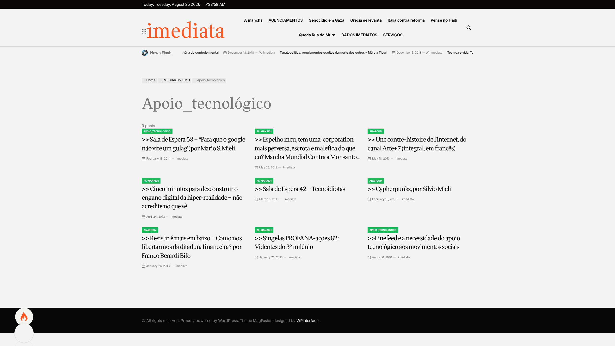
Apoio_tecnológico (157, 131)
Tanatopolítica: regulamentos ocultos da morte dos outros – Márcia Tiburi (324, 52)
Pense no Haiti (444, 20)
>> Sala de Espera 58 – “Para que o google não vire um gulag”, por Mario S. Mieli (193, 144)
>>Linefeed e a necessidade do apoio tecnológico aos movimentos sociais (414, 243)
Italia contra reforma (406, 20)
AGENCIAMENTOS (286, 20)
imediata (186, 31)
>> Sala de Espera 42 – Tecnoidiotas (300, 189)
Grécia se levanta (366, 20)
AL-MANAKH (264, 131)
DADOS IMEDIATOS (359, 34)
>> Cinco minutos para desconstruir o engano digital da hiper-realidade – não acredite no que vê (192, 197)
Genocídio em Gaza (326, 20)
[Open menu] (144, 31)
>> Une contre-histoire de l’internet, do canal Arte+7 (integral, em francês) (417, 144)
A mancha (253, 20)
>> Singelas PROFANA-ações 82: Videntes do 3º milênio (297, 243)
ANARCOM (375, 131)
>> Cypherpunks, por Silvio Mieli (409, 189)
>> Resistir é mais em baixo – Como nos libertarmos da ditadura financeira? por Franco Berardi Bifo (192, 247)
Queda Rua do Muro (317, 34)
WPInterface (307, 320)
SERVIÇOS (392, 34)
